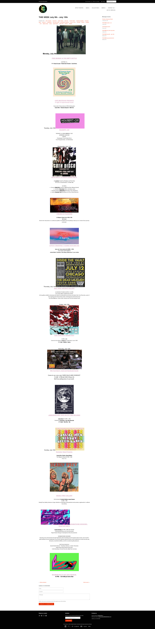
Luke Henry (74, 63)
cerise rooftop (60, 20)
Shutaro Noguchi (65, 107)
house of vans (73, 22)
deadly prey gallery (80, 20)
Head (61, 422)
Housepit (78, 22)
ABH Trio (72, 107)
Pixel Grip (62, 189)
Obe (61, 342)
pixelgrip (87, 22)
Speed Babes (69, 455)
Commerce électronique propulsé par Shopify (84, 624)
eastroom (44, 22)
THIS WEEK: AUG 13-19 (107, 22)
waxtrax (66, 23)
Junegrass (62, 420)
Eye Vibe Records (70, 420)
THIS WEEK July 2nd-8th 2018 (108, 38)
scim (41, 23)
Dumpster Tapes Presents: (64, 452)
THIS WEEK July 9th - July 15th (108, 34)
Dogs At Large (57, 63)
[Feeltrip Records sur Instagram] (44, 615)
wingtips (70, 23)
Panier (104, 1)
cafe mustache (48, 20)
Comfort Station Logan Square (68, 499)
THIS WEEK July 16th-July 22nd (108, 30)
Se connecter (88, 1)
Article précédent (43, 582)
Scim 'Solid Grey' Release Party (64, 335)
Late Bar (57, 181)
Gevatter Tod (58, 192)
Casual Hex (59, 455)
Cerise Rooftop (57, 529)
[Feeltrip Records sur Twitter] (39, 615)
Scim (63, 340)
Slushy (63, 455)
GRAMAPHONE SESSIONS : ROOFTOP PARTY (73, 525)
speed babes (55, 23)
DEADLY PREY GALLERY (64, 496)
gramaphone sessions (64, 22)
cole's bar (66, 20)
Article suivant (86, 582)
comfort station (72, 20)
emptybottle (49, 22)
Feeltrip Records (73, 624)
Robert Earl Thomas (66, 63)
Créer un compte (96, 1)
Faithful (65, 342)
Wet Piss (66, 422)
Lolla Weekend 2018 (106, 26)
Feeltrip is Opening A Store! (107, 19)
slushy (50, 23)
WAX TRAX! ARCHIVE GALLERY (64, 288)
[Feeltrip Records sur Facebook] (41, 615)
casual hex (54, 20)
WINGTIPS (57, 187)
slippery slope (45, 23)
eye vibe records (56, 22)
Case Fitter (57, 107)
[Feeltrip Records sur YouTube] (46, 615)
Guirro (69, 342)
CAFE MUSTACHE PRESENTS (64, 100)
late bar (82, 22)
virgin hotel (61, 23)
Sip (69, 422)
